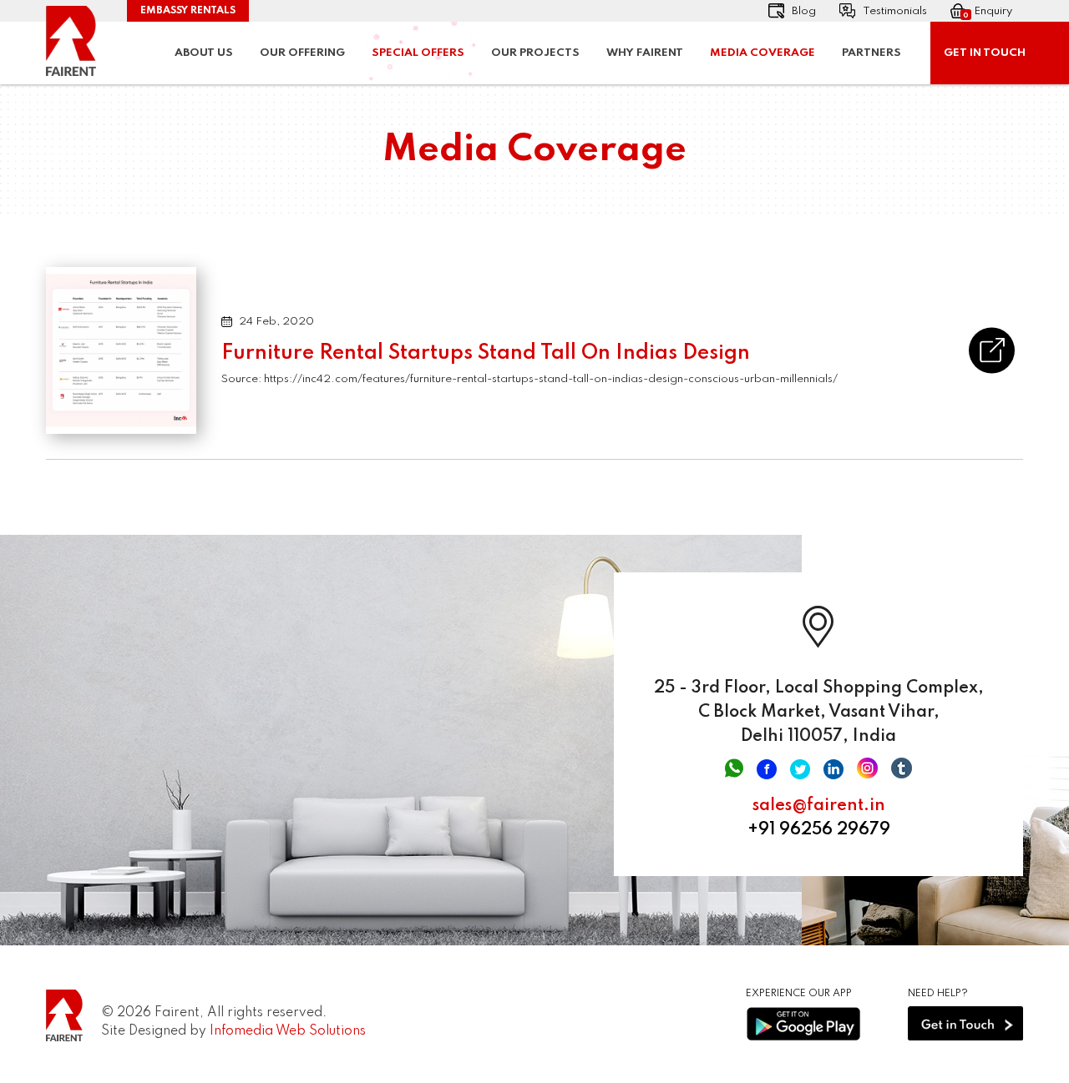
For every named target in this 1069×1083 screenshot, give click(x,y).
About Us (204, 53)
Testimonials (895, 11)
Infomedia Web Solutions (288, 1031)
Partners (871, 53)
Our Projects (535, 53)
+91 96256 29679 (818, 830)
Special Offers (418, 53)
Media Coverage (762, 53)
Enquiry (987, 12)
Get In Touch (985, 53)
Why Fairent (644, 53)
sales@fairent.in (818, 806)
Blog (804, 11)
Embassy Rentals (188, 11)
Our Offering (302, 53)
